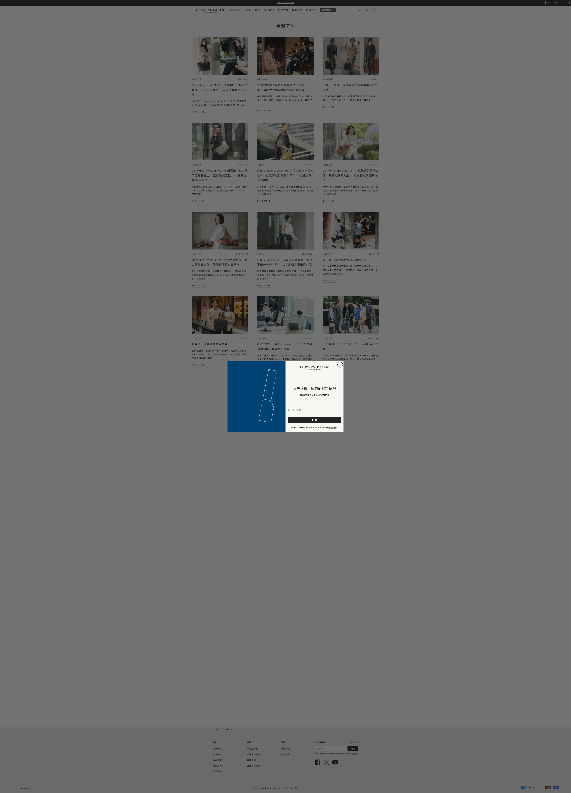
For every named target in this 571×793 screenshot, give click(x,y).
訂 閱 (314, 419)
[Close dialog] (340, 364)
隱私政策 (332, 427)
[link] (314, 368)
